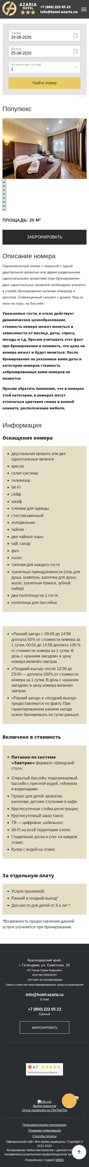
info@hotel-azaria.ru (58, 11)
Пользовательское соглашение (44, 1125)
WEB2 (59, 1160)
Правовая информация (44, 1130)
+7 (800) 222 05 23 (55, 6)
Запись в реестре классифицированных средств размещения (44, 984)
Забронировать (44, 237)
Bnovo (82, 97)
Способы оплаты (44, 1136)
